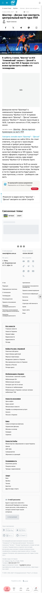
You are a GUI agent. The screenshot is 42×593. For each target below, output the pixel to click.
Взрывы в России (11, 365)
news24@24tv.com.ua (9, 253)
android (8, 530)
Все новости (10, 326)
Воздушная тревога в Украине (15, 359)
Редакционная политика (9, 289)
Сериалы (8, 434)
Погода (8, 342)
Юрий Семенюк (12, 21)
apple (21, 530)
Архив (24, 306)
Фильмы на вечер (11, 429)
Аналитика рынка (11, 463)
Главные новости (11, 329)
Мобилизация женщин (13, 382)
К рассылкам (12, 517)
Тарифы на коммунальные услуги (16, 409)
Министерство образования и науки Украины (20, 444)
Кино (7, 421)
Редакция (5, 286)
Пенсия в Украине (11, 414)
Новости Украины (11, 331)
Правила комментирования (30, 290)
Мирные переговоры (12, 357)
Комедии (8, 432)
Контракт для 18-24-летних (14, 384)
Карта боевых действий (13, 354)
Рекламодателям (7, 299)
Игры (24, 313)
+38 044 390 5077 (27, 253)
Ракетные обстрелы (12, 351)
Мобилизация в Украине (15, 374)
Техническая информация (30, 293)
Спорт (8, 475)
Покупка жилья (10, 466)
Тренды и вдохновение (13, 469)
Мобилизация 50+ (11, 379)
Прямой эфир (10, 334)
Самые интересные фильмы (15, 424)
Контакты (25, 297)
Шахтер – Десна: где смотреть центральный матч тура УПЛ (30, 8)
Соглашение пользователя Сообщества (30, 286)
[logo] (12, 2)
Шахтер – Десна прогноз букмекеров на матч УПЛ (18, 130)
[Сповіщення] (39, 3)
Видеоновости (10, 337)
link (23, 261)
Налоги (8, 412)
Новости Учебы (11, 441)
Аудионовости (10, 339)
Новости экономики (13, 399)
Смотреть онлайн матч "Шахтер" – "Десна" (20, 137)
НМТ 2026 (9, 449)
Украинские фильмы (12, 426)
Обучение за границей (13, 454)
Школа (8, 446)
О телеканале (6, 292)
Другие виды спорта (12, 489)
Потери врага (10, 367)
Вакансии (25, 300)
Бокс (7, 478)
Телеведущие (6, 295)
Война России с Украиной (15, 349)
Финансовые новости (12, 407)
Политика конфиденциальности (9, 306)
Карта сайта (26, 310)
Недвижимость (11, 461)
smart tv (8, 535)
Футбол (15, 8)
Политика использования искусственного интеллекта (10, 310)
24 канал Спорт (7, 8)
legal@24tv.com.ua (25, 565)
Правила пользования (9, 302)
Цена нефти (9, 401)
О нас (4, 282)
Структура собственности (30, 303)
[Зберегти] (36, 27)
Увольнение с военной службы (15, 376)
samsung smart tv (21, 535)
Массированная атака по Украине (16, 362)
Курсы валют (10, 404)
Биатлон (8, 486)
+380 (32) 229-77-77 (13, 563)
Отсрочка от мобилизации (14, 387)
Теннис (8, 483)
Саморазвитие (10, 452)
